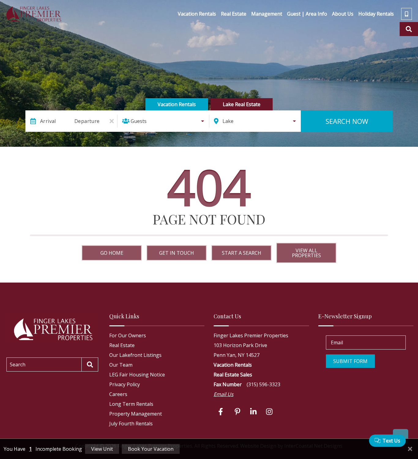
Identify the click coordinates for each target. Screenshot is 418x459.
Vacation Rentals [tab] (177, 104)
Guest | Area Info (307, 13)
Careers (118, 394)
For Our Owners (127, 335)
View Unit (102, 449)
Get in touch (176, 253)
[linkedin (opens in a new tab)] (253, 411)
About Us (342, 13)
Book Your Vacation (151, 449)
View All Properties (306, 253)
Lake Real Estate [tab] (241, 104)
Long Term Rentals (131, 404)
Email (337, 342)
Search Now (347, 121)
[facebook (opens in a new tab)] (221, 411)
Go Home (111, 253)
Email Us (223, 394)
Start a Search (241, 253)
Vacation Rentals (197, 13)
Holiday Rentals (376, 13)
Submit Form (350, 361)
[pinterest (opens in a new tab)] (237, 411)
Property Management (135, 413)
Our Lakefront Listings (135, 355)
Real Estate (233, 13)
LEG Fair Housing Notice (137, 374)
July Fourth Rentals (131, 423)
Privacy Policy (124, 384)
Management (266, 13)
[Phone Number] (406, 14)
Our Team (120, 364)
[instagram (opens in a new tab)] (269, 411)
